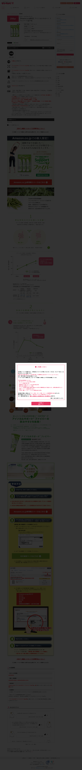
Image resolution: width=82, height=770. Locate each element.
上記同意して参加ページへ (41, 403)
